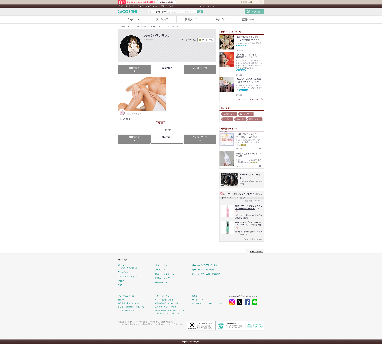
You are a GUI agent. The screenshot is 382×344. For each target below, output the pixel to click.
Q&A (155, 6)
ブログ (148, 6)
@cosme (128, 266)
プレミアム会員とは (126, 296)
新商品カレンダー (163, 278)
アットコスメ (125, 26)
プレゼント (160, 269)
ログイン (259, 2)
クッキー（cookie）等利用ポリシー (132, 307)
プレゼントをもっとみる (252, 239)
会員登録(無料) (246, 2)
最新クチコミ (161, 282)
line (254, 302)
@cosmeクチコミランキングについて (207, 303)
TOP (121, 6)
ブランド (139, 6)
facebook (247, 302)
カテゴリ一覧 (199, 6)
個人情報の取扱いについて (128, 303)
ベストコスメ (211, 6)
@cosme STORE (203, 269)
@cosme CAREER (207, 274)
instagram (232, 302)
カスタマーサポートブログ (166, 307)
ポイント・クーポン (127, 276)
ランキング (129, 6)
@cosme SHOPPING (205, 265)
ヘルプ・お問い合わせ (164, 300)
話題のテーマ (249, 19)
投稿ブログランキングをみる (248, 99)
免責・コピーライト (163, 296)
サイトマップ (197, 300)
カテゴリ (220, 19)
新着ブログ (191, 19)
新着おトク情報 (166, 2)
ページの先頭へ (256, 252)
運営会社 (195, 296)
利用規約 (121, 300)
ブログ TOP (132, 19)
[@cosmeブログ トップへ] (131, 12)
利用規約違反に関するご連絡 (166, 303)
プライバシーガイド (126, 310)
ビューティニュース (164, 274)
